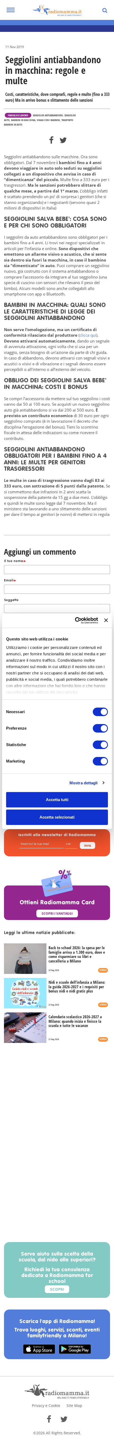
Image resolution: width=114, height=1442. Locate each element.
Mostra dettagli (83, 783)
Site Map (74, 1405)
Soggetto (11, 600)
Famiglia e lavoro (18, 115)
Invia (87, 846)
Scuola (103, 970)
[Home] (57, 10)
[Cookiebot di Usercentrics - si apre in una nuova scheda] (75, 620)
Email (8, 581)
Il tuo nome (13, 561)
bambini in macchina (23, 120)
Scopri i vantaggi (57, 913)
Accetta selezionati (57, 817)
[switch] (100, 728)
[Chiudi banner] (106, 620)
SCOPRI (57, 1289)
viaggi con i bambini (48, 120)
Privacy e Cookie (46, 1405)
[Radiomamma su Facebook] (49, 1419)
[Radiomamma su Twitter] (64, 1419)
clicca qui (88, 335)
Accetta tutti (57, 799)
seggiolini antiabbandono (48, 115)
